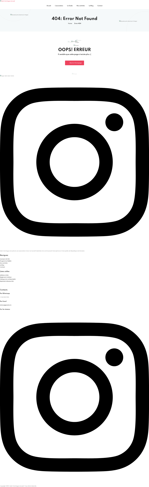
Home (70, 23)
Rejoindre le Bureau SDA (7, 281)
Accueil (49, 5)
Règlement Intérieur (5, 277)
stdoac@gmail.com (5, 305)
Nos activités (81, 5)
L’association (59, 5)
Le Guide (70, 5)
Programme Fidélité (5, 261)
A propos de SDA (5, 259)
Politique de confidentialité (8, 279)
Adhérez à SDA (4, 275)
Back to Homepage (76, 63)
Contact (99, 5)
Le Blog (91, 5)
